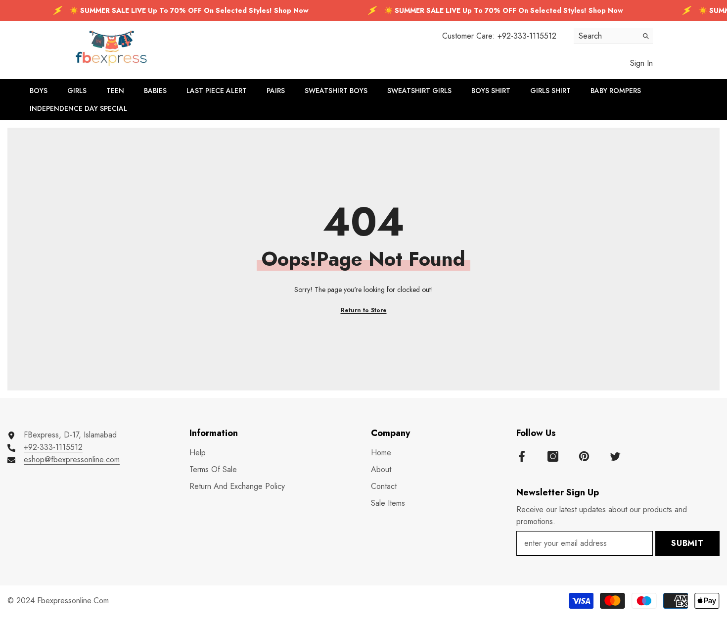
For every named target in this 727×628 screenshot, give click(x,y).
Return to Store (364, 310)
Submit (687, 543)
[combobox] (605, 36)
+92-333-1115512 (527, 36)
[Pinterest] (584, 456)
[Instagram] (553, 456)
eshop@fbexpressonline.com (72, 459)
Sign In (641, 63)
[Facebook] (522, 456)
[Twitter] (615, 456)
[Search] (613, 36)
